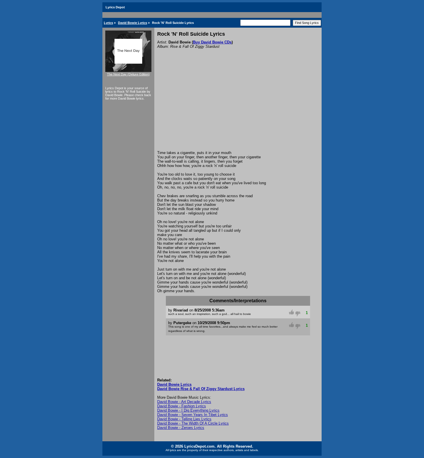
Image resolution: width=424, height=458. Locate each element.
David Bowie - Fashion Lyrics (181, 406)
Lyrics (108, 22)
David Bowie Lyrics (132, 22)
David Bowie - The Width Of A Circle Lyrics (193, 423)
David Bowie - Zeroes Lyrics (180, 427)
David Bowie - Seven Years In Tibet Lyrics (192, 415)
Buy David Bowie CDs (212, 42)
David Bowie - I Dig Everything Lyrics (188, 410)
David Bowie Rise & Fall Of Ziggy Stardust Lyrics (201, 389)
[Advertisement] (238, 107)
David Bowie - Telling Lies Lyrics (184, 419)
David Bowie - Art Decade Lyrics (184, 402)
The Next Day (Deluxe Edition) (128, 74)
